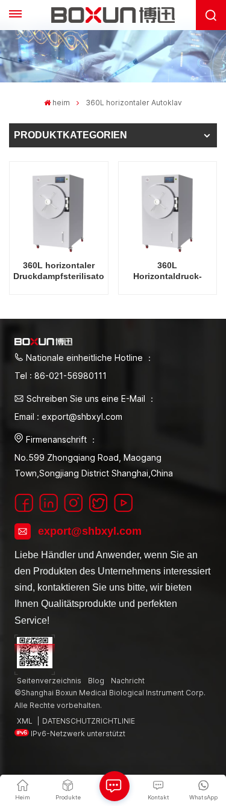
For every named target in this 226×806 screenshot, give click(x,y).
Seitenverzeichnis (49, 680)
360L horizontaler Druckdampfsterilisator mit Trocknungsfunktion (58, 270)
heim (61, 102)
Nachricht (128, 680)
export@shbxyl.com (90, 531)
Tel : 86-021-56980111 (60, 376)
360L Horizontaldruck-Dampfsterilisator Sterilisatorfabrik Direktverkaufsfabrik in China (167, 270)
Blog (96, 680)
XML (25, 720)
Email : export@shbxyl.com (68, 416)
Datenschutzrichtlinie (88, 720)
